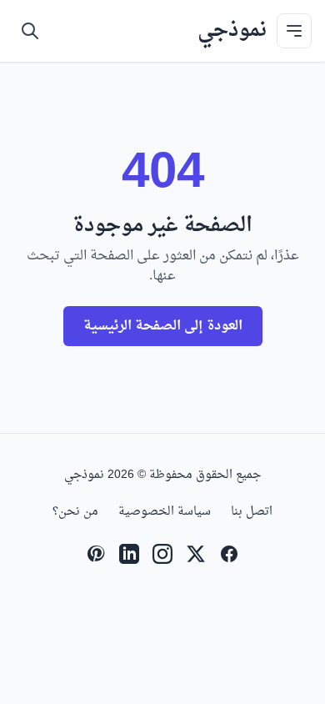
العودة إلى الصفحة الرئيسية (162, 326)
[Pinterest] (96, 554)
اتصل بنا (251, 512)
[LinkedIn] (129, 554)
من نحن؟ (75, 512)
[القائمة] (294, 30)
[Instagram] (162, 554)
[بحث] (30, 31)
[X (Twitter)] (196, 554)
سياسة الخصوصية (164, 512)
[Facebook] (229, 554)
